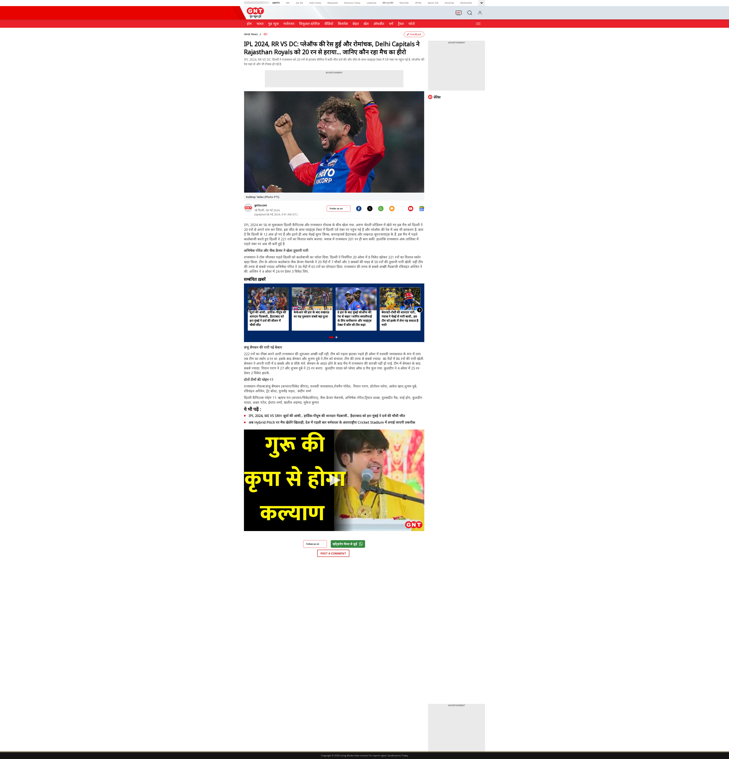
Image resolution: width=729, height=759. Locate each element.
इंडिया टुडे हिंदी (388, 3)
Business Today (352, 3)
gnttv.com (260, 205)
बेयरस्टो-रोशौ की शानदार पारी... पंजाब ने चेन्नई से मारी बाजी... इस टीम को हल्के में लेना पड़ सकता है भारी (400, 318)
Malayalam (332, 3)
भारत (260, 23)
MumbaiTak (466, 3)
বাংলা (287, 3)
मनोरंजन (288, 23)
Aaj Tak (299, 3)
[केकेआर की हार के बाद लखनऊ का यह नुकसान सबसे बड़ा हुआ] (312, 298)
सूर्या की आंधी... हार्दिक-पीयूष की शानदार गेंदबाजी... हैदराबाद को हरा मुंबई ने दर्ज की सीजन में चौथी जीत (268, 318)
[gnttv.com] (248, 208)
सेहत (356, 23)
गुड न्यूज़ (273, 23)
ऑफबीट (378, 23)
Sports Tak (433, 3)
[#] (370, 208)
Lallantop (371, 3)
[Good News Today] (255, 16)
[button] (331, 337)
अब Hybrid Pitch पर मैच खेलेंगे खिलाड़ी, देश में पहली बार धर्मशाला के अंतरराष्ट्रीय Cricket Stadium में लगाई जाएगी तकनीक (332, 422)
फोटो (412, 23)
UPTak (418, 3)
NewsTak (404, 3)
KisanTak (449, 3)
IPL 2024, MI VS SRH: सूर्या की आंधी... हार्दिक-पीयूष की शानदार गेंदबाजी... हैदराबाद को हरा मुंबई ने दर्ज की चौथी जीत (327, 415)
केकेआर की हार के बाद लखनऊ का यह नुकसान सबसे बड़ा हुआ (311, 314)
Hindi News (251, 34)
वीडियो (328, 23)
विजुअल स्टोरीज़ (309, 23)
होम (249, 23)
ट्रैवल (401, 23)
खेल (366, 23)
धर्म (391, 23)
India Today (315, 3)
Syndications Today (398, 755)
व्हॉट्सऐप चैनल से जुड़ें (345, 544)
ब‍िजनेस (343, 23)
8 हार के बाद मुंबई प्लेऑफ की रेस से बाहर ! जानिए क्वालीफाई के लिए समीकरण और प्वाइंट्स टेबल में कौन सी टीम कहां (355, 318)
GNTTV (276, 3)
